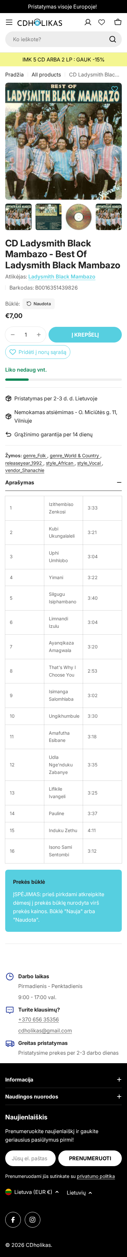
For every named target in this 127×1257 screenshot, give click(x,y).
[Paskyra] (96, 22)
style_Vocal (89, 463)
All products (46, 74)
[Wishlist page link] (101, 22)
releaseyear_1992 (24, 463)
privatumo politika (96, 1176)
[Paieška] (113, 39)
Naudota (42, 303)
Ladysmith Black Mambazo (61, 276)
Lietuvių (76, 1192)
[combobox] (63, 39)
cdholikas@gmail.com (45, 1030)
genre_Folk (35, 455)
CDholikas (38, 1245)
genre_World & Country (75, 455)
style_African (60, 463)
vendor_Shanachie (24, 470)
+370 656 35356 (38, 1019)
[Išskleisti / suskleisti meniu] (9, 22)
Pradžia (14, 74)
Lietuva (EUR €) (33, 1192)
